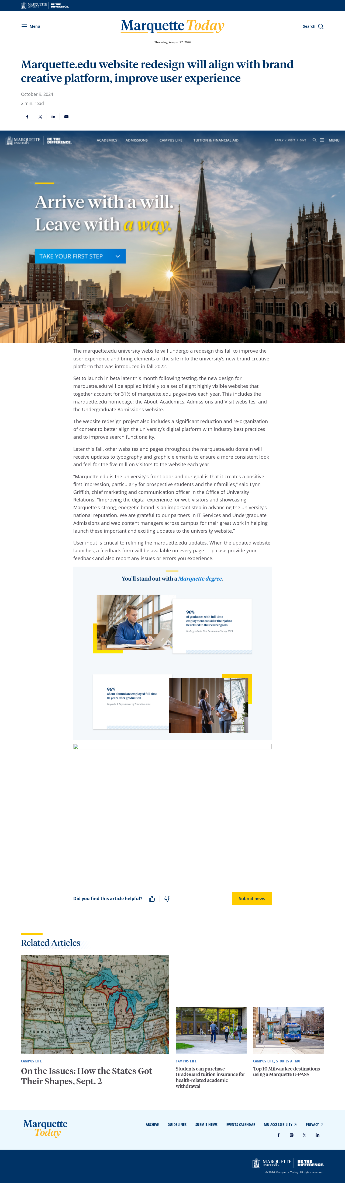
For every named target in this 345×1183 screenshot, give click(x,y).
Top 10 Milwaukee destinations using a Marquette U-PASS (286, 1071)
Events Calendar (240, 1124)
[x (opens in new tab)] (304, 1135)
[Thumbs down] (167, 899)
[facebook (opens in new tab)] (278, 1135)
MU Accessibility (278, 1124)
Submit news (252, 898)
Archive (152, 1124)
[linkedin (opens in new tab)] (317, 1135)
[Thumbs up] (152, 899)
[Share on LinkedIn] (53, 116)
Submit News (206, 1124)
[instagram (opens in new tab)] (291, 1135)
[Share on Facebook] (27, 116)
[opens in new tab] (45, 5)
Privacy (312, 1124)
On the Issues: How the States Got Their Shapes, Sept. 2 (86, 1075)
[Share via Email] (66, 116)
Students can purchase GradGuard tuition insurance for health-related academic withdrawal (210, 1077)
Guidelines (177, 1124)
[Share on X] (40, 116)
